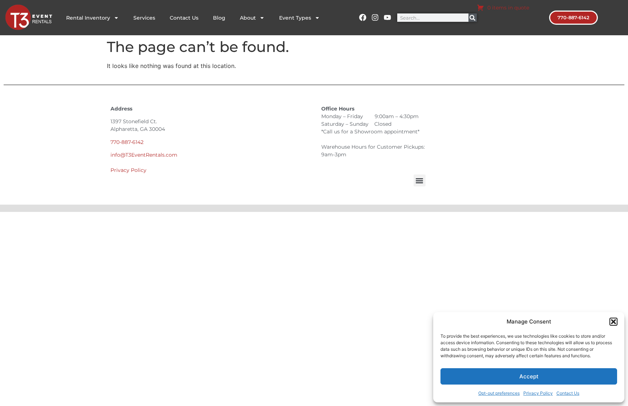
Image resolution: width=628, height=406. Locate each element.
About (248, 18)
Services (144, 18)
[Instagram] (375, 17)
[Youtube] (387, 17)
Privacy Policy (538, 393)
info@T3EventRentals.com (143, 155)
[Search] (472, 17)
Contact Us (567, 393)
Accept (529, 376)
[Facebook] (363, 17)
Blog (219, 18)
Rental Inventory (88, 18)
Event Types (295, 18)
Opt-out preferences (499, 393)
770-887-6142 (127, 142)
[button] (613, 321)
